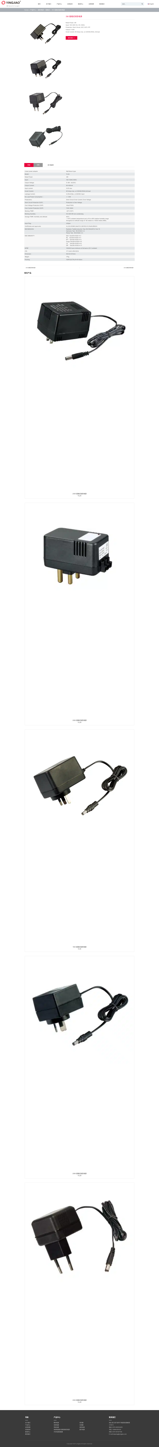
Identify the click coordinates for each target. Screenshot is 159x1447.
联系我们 (102, 4)
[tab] (28, 165)
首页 (39, 4)
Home (26, 10)
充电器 (81, 1425)
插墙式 (47, 10)
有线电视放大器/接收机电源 (62, 1429)
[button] (50, 165)
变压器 (81, 1422)
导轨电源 (56, 1427)
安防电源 (56, 1425)
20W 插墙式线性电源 (79, 720)
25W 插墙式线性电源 (79, 494)
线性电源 (41, 10)
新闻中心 (80, 4)
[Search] (142, 3)
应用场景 (91, 4)
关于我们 (48, 4)
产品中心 (59, 4)
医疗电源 (82, 1429)
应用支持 (70, 4)
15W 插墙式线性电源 (79, 947)
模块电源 (56, 1422)
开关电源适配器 (58, 1432)
